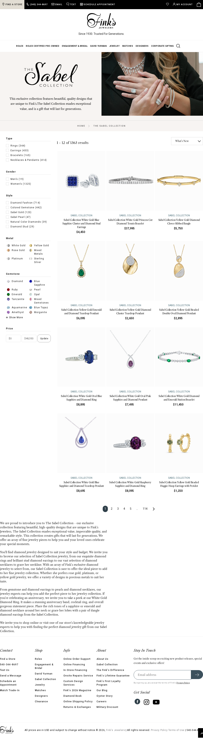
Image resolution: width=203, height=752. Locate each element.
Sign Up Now (140, 406)
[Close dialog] (173, 334)
